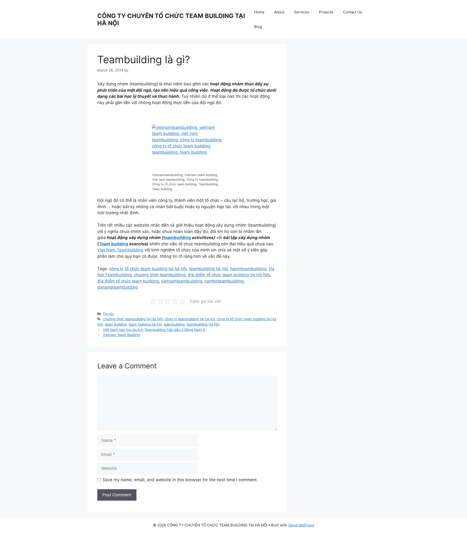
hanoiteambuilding (248, 268)
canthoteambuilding (224, 281)
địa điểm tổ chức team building (128, 281)
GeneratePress (301, 525)
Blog (258, 26)
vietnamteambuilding (181, 281)
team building (116, 324)
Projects (326, 12)
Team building (113, 243)
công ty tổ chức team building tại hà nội (148, 268)
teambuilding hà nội (208, 268)
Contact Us (352, 12)
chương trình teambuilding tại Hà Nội (133, 319)
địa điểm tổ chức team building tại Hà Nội (229, 274)
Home (259, 12)
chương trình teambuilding (159, 274)
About (279, 12)
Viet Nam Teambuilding (120, 250)
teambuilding (177, 237)
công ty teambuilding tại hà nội (190, 319)
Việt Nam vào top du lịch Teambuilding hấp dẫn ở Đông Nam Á (154, 330)
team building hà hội (145, 324)
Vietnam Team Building (121, 335)
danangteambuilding (117, 287)
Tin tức (108, 314)
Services (301, 12)
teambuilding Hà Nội (203, 324)
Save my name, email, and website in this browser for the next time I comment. (180, 479)
